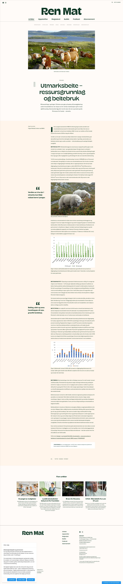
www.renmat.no (82, 543)
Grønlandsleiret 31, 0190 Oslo (85, 537)
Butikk (66, 19)
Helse (57, 24)
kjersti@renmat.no (82, 554)
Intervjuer (45, 24)
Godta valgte (21, 579)
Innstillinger (12, 579)
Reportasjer (37, 24)
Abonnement (89, 19)
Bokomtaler (76, 24)
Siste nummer (117, 2)
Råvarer (52, 24)
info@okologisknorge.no (83, 548)
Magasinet (56, 19)
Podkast (76, 19)
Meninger (69, 24)
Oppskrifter (43, 19)
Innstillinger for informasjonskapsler (111, 582)
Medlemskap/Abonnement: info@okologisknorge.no (85, 541)
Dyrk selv (62, 24)
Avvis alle (30, 579)
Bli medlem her (91, 562)
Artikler (31, 19)
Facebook (61, 459)
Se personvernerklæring (37, 572)
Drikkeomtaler (85, 24)
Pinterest (66, 459)
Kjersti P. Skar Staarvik (83, 553)
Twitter (56, 459)
